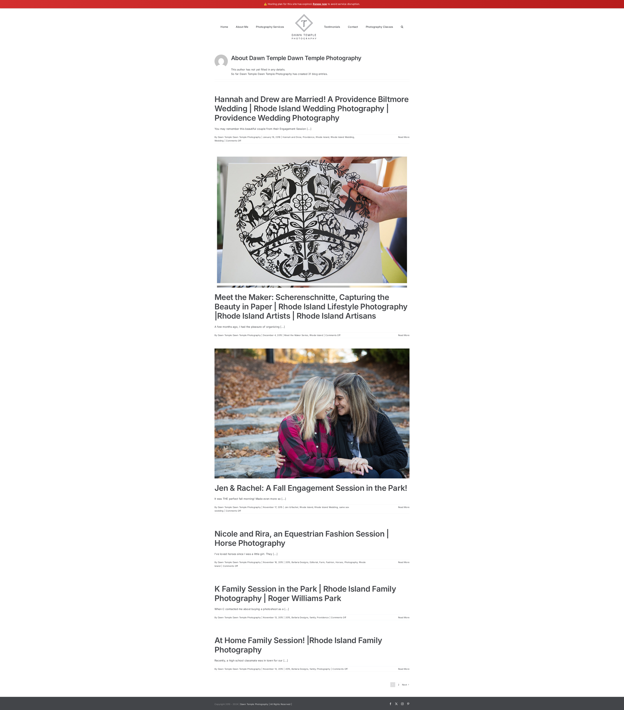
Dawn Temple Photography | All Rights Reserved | (266, 704)
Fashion (330, 562)
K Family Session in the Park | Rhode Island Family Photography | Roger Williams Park (305, 593)
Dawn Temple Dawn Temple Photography (239, 137)
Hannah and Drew (292, 137)
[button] (387, 26)
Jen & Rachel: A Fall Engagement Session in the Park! (310, 488)
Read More (404, 137)
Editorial (314, 562)
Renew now (320, 4)
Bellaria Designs (300, 562)
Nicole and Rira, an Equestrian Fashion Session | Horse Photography (301, 538)
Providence (308, 137)
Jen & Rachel (291, 507)
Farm (322, 562)
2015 (287, 562)
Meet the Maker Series (296, 335)
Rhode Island (322, 137)
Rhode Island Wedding (342, 137)
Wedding (219, 140)
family (313, 617)
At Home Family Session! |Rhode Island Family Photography (298, 644)
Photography (351, 562)
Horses (339, 562)
